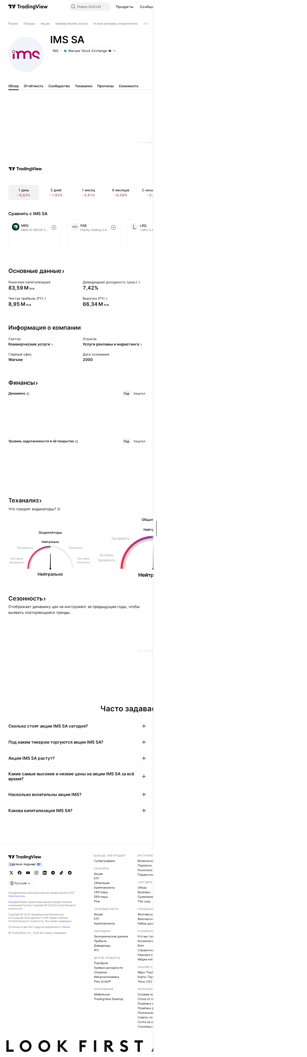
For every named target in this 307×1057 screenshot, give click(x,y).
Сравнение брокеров (153, 896)
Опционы (100, 972)
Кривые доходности (108, 967)
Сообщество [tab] (59, 86)
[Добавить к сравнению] (53, 227)
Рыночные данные (151, 870)
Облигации (101, 883)
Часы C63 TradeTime (152, 981)
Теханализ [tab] (83, 86)
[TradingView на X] (11, 873)
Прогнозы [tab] (105, 86)
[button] (136, 7)
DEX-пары (101, 896)
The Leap (144, 901)
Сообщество (151, 7)
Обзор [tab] (13, 86)
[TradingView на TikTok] (61, 873)
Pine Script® (102, 981)
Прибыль (100, 941)
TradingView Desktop (108, 999)
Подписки (145, 865)
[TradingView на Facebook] (20, 873)
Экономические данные (111, 936)
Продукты (124, 7)
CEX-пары (101, 892)
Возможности (147, 861)
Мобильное (102, 994)
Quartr (66, 926)
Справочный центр (151, 950)
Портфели (101, 963)
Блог (141, 945)
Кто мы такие (147, 936)
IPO (96, 950)
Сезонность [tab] (128, 86)
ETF (96, 878)
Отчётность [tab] (33, 86)
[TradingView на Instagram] (36, 873)
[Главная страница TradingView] (28, 7)
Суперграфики (104, 861)
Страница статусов (151, 1026)
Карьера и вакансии (152, 954)
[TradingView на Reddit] (70, 873)
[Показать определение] (53, 282)
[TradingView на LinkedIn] (45, 873)
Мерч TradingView (150, 972)
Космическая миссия (153, 941)
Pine (97, 901)
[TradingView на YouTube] (28, 873)
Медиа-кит (145, 959)
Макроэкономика (106, 977)
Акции (98, 873)
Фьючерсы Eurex (150, 919)
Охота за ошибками (152, 1022)
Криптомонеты (104, 887)
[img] (110, 51)
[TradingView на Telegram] (53, 873)
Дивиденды (102, 945)
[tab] (126, 393)
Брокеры (144, 892)
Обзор (142, 887)
